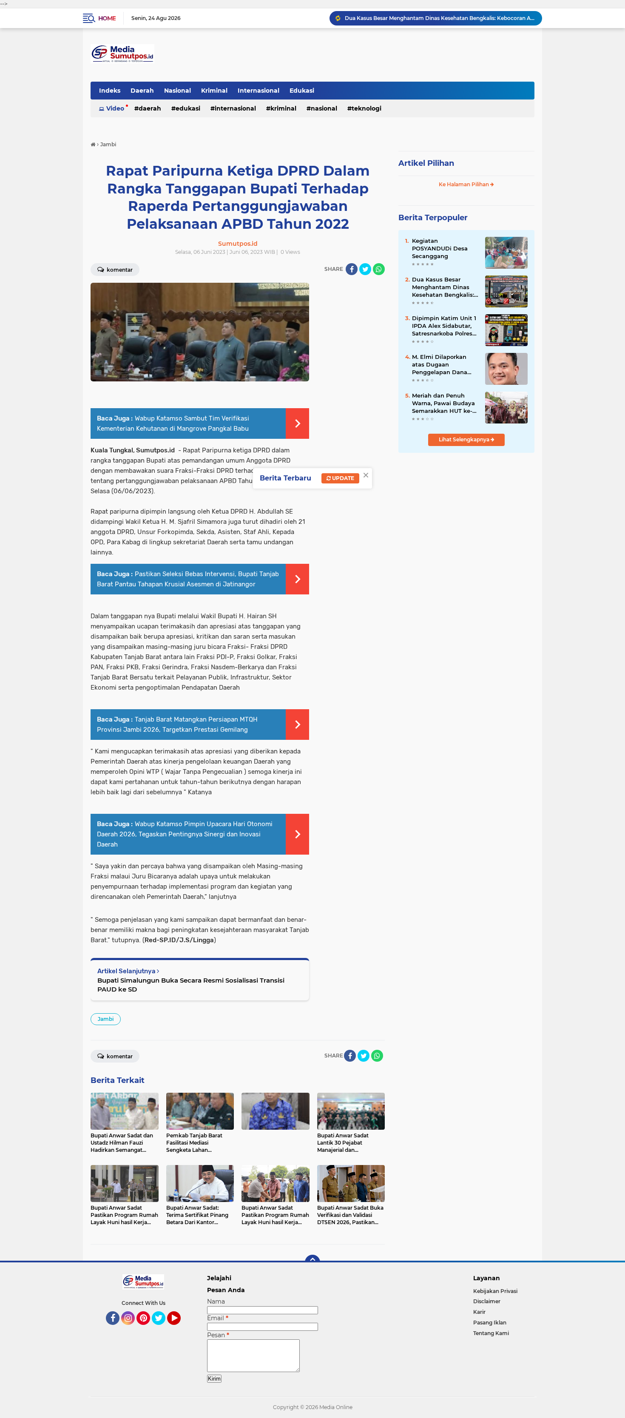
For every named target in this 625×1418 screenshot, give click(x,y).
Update (342, 478)
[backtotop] (312, 1262)
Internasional (258, 90)
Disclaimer (486, 1301)
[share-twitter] (365, 269)
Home (107, 18)
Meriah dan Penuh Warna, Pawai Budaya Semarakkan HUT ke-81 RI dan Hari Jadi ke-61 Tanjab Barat (445, 403)
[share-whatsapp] (379, 269)
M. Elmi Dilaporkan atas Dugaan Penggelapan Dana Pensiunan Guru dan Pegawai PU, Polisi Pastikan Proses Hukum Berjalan (441, 364)
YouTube (179, 1329)
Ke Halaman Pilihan (464, 184)
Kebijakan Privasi (495, 1291)
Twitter (162, 1329)
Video (115, 108)
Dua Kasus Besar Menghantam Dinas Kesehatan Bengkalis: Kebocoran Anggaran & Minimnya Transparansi (445, 287)
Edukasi (302, 90)
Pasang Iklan (489, 1322)
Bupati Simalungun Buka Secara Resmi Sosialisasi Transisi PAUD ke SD (190, 984)
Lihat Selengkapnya (465, 439)
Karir (479, 1312)
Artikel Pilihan (426, 163)
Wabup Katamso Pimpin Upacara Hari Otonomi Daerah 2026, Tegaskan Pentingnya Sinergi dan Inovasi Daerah (185, 834)
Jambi (106, 1019)
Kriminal (214, 90)
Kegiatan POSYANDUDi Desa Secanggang (440, 248)
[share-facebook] (352, 269)
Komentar (119, 270)
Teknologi (366, 108)
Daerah (142, 90)
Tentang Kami (491, 1333)
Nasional (177, 90)
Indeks (109, 90)
